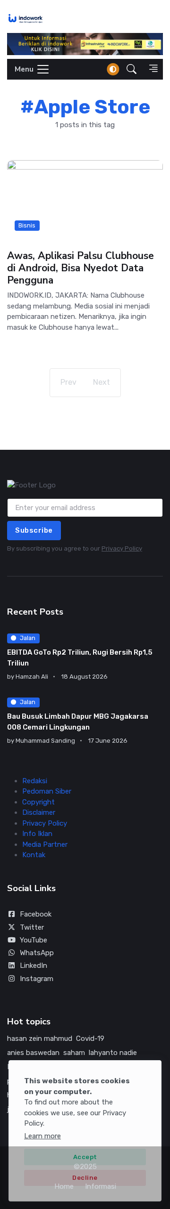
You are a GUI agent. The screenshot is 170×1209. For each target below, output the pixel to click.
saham (74, 1052)
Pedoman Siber (46, 791)
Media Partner (45, 844)
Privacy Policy (122, 548)
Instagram (36, 978)
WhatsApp (37, 953)
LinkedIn (33, 965)
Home (64, 1186)
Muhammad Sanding (45, 740)
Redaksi (34, 781)
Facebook (35, 914)
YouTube (33, 940)
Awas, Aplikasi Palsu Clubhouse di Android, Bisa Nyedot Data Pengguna (80, 268)
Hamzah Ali (32, 676)
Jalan (27, 637)
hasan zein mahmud (39, 1038)
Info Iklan (37, 833)
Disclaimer (38, 812)
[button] (131, 69)
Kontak (33, 855)
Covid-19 (90, 1038)
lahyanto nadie (113, 1052)
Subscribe (34, 530)
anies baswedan (33, 1052)
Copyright (38, 802)
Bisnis (26, 225)
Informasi (100, 1186)
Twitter (32, 927)
